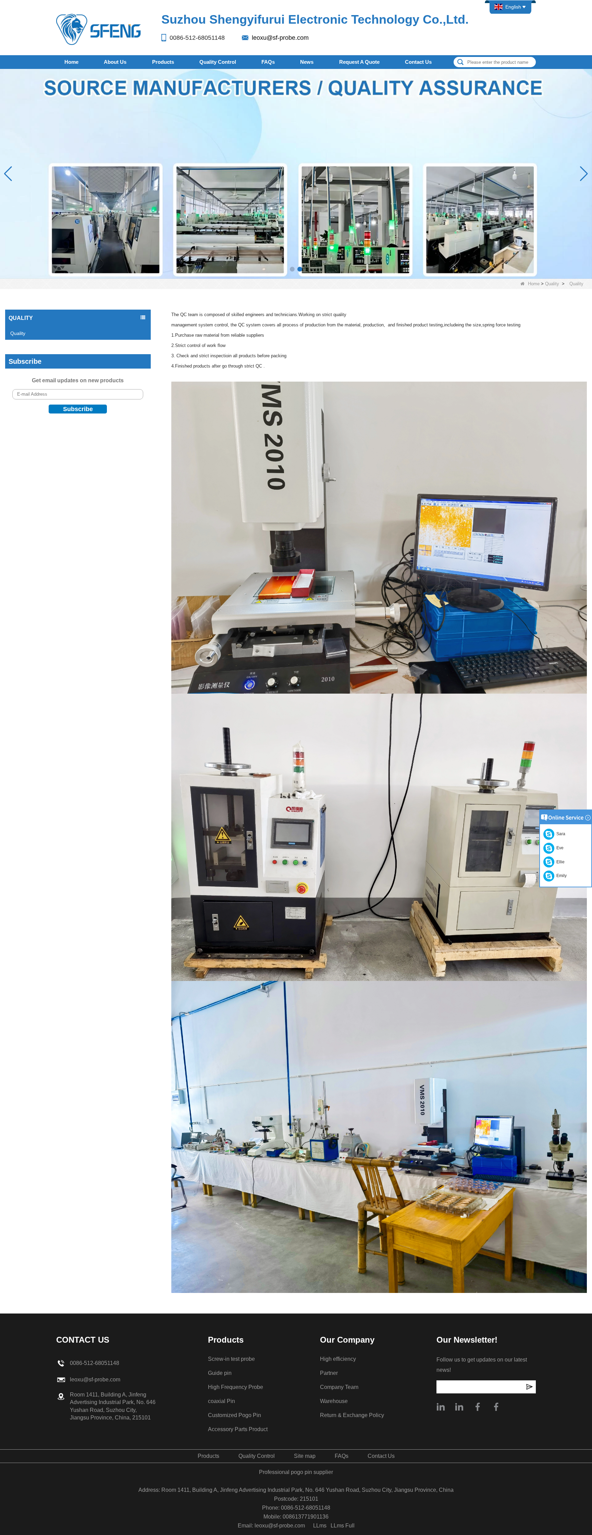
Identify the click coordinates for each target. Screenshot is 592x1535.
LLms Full (343, 1525)
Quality (552, 283)
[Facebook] (477, 1407)
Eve (559, 848)
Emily (560, 875)
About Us (115, 62)
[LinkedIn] (459, 1407)
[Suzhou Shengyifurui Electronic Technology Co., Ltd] (99, 29)
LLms (319, 1525)
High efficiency (338, 1359)
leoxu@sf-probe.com (280, 37)
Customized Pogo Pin (234, 1415)
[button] (292, 269)
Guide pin (220, 1373)
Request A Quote (359, 62)
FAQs (268, 62)
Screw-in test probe (231, 1359)
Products (163, 62)
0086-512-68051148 (197, 37)
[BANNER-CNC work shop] (296, 173)
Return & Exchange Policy (352, 1415)
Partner (329, 1373)
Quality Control (217, 62)
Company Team (339, 1387)
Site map (305, 1456)
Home (71, 62)
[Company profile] (440, 1407)
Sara (559, 833)
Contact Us (418, 62)
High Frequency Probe (235, 1387)
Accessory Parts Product (238, 1429)
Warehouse (334, 1401)
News (306, 62)
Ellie (559, 862)
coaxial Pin (221, 1401)
